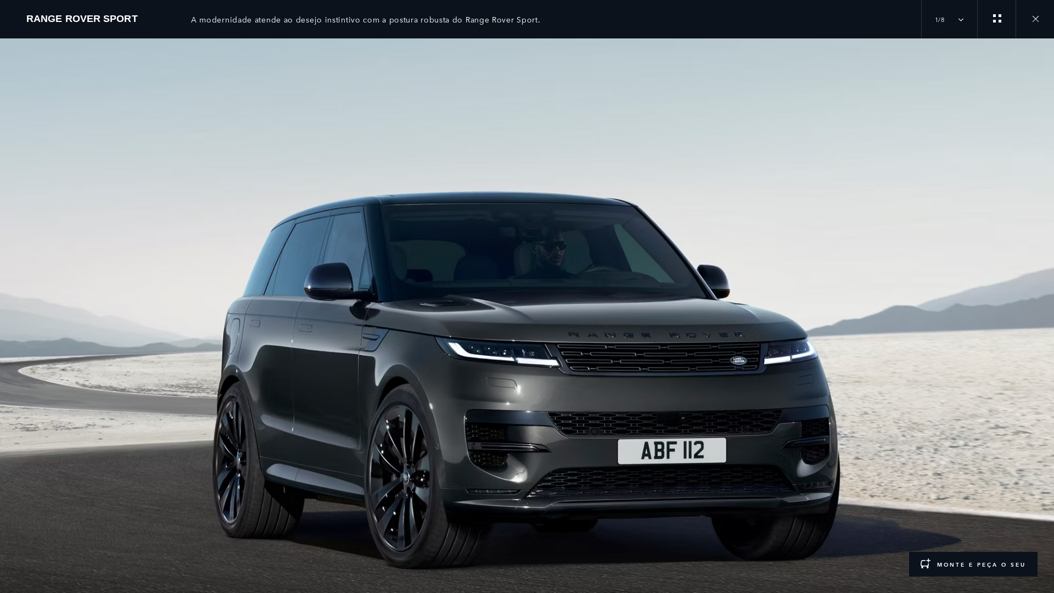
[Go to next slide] (1042, 304)
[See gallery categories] (996, 19)
